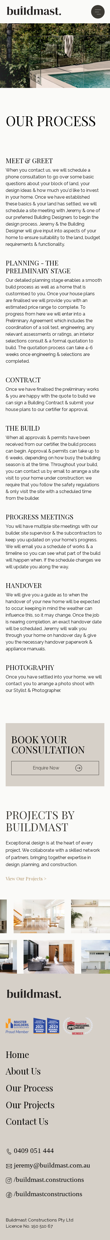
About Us (23, 1071)
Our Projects (30, 1104)
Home (17, 1054)
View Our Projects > (26, 879)
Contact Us (27, 1121)
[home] (34, 11)
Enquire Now (46, 768)
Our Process (29, 1088)
